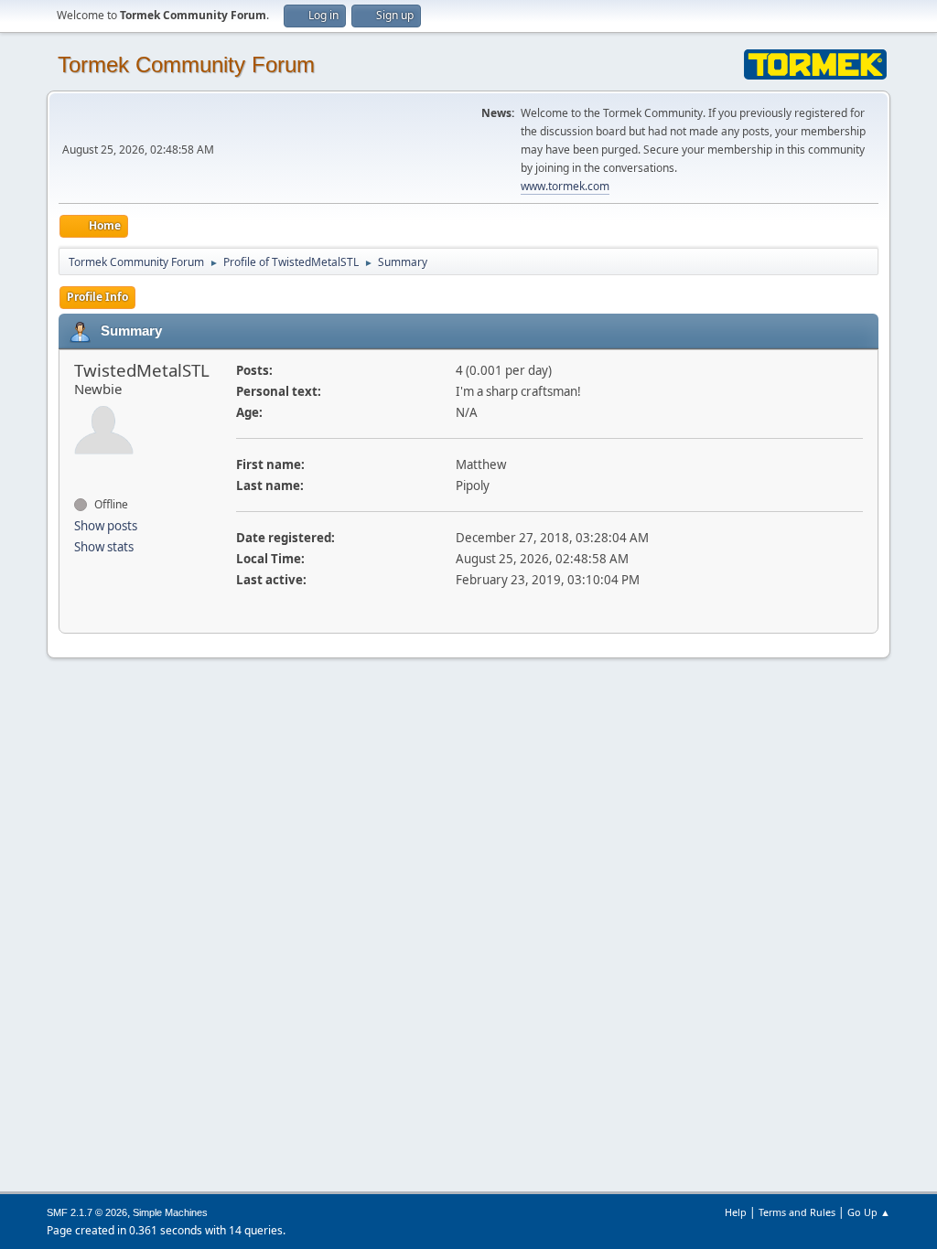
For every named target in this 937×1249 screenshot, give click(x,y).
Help (736, 1212)
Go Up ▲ (868, 1212)
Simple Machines (170, 1212)
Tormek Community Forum (186, 64)
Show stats (104, 547)
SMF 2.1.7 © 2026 (87, 1212)
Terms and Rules (797, 1212)
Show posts (105, 526)
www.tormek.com (565, 186)
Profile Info (97, 296)
